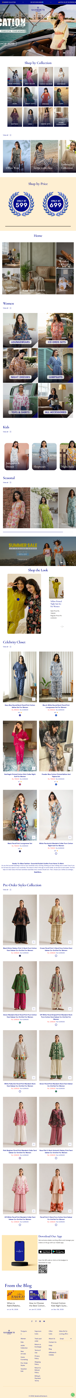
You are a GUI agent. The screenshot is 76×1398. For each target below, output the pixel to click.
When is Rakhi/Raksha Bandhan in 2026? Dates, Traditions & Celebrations (15, 1304)
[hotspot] (18, 599)
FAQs (50, 1345)
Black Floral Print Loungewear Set (20, 843)
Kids (22, 1342)
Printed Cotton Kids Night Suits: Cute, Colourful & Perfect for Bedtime (59, 1304)
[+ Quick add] (33, 699)
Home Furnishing (24, 1358)
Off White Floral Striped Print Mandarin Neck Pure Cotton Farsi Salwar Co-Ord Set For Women (56, 1017)
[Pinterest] (36, 1321)
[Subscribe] (71, 1339)
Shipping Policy (38, 1363)
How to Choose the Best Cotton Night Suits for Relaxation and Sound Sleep (37, 1304)
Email (62, 1339)
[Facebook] (32, 1321)
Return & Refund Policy (38, 1370)
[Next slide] (63, 626)
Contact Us (52, 1342)
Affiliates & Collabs (52, 1353)
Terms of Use (38, 1351)
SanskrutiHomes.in (41, 1396)
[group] (38, 30)
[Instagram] (40, 1321)
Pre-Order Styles (24, 1364)
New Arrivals (23, 1352)
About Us (52, 1339)
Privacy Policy (37, 1357)
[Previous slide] (61, 626)
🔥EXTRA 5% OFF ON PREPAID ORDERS (18, 2)
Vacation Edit (24, 1370)
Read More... (38, 872)
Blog (50, 1349)
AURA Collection (24, 1347)
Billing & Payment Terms (38, 1378)
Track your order (38, 1340)
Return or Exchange (38, 1345)
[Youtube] (44, 1321)
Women (23, 1339)
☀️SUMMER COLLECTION (50, 2)
